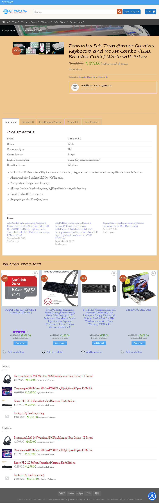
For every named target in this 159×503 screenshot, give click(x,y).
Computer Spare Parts (88, 77)
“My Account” (77, 22)
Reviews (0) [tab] (28, 121)
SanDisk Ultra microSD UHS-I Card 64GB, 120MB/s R (79, 426)
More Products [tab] (92, 121)
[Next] (58, 57)
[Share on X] (77, 98)
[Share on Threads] (88, 98)
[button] (150, 11)
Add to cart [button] (79, 459)
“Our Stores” (61, 22)
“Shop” (15, 22)
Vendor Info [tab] (73, 121)
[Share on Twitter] (82, 98)
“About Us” (46, 22)
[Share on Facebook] (71, 98)
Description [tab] (10, 121)
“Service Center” (30, 22)
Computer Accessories (14, 30)
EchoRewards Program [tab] (50, 121)
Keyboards (36, 30)
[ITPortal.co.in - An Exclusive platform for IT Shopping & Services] (15, 12)
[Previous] (50, 57)
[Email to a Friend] (93, 98)
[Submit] (119, 11)
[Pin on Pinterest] (99, 98)
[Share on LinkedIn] (105, 98)
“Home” (6, 22)
